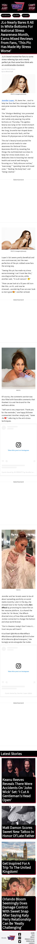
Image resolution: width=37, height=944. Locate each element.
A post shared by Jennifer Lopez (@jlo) (18, 693)
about (32, 937)
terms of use (30, 941)
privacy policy (30, 939)
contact (32, 943)
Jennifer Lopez (8, 100)
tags (33, 935)
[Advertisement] (18, 201)
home (33, 933)
